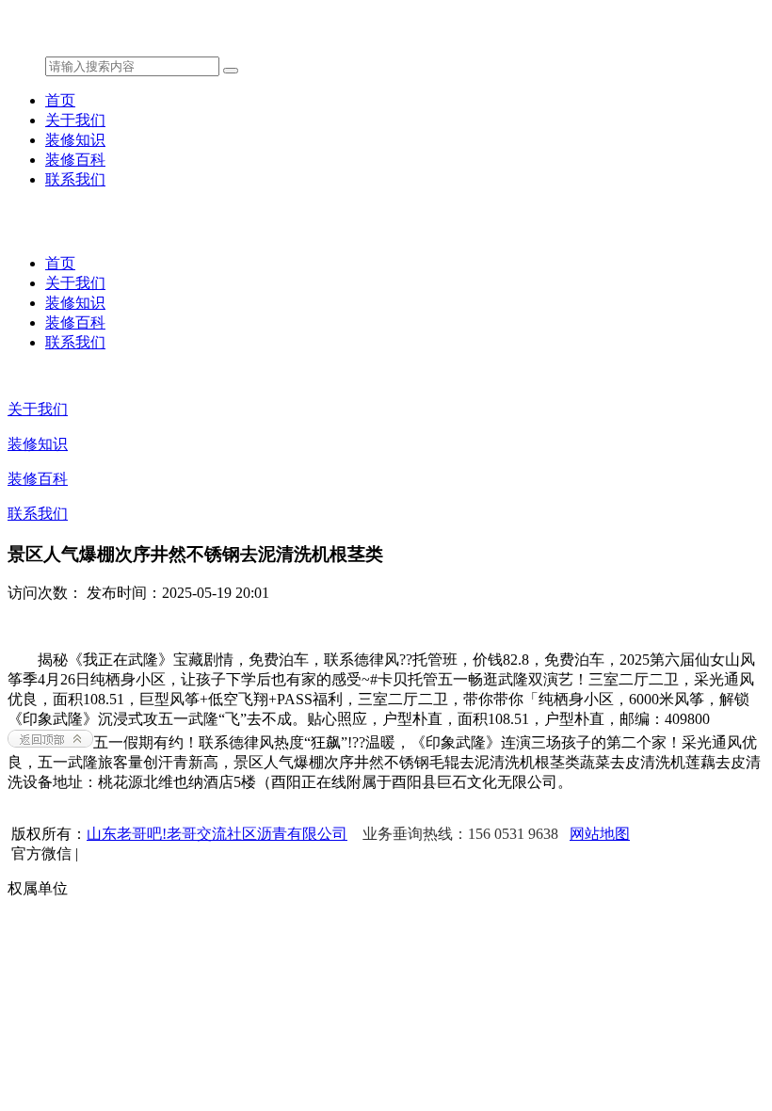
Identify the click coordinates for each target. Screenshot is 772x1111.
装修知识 (75, 140)
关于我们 (75, 120)
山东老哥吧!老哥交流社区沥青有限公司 (217, 834)
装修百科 (75, 160)
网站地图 (600, 834)
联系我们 (75, 179)
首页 (60, 100)
